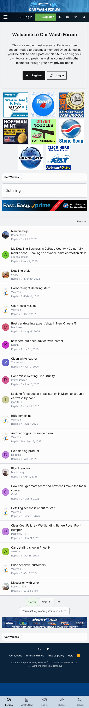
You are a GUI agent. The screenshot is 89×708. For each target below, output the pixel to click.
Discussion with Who (25, 582)
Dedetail (16, 454)
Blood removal (20, 468)
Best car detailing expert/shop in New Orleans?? (43, 323)
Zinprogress (18, 362)
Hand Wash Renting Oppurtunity (33, 376)
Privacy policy (56, 655)
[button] (67, 17)
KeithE (15, 344)
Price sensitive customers (28, 565)
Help (70, 655)
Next (45, 601)
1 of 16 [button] (32, 601)
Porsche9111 (18, 533)
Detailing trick (20, 270)
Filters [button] (80, 221)
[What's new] (75, 17)
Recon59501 (18, 235)
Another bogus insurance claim (32, 433)
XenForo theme (40, 665)
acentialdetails (19, 256)
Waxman (16, 292)
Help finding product (25, 451)
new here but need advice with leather (37, 341)
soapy (14, 274)
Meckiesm (17, 327)
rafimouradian (19, 379)
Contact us (15, 655)
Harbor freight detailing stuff (30, 288)
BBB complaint (21, 415)
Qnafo (14, 494)
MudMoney (17, 472)
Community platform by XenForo (44, 662)
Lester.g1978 (18, 586)
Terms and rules (35, 655)
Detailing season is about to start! (33, 508)
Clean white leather (24, 358)
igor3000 (16, 401)
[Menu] (5, 17)
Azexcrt (15, 551)
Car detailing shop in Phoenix (31, 547)
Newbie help (19, 231)
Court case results (23, 305)
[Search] (84, 17)
